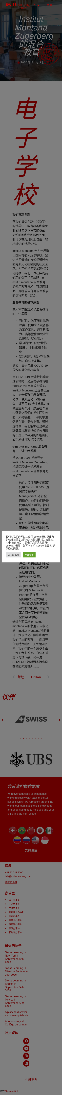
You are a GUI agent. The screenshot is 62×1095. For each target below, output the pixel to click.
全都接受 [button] (29, 555)
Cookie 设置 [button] (13, 555)
